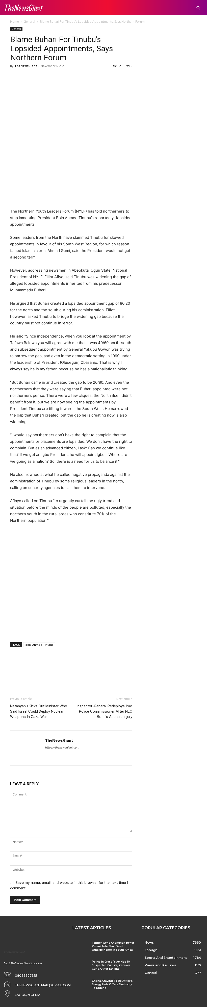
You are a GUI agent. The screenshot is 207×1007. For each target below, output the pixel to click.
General (29, 21)
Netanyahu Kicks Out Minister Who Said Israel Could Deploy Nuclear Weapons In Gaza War (38, 711)
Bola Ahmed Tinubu (39, 645)
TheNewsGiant (26, 66)
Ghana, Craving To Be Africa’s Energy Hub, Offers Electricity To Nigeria (112, 984)
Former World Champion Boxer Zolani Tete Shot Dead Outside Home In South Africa (113, 946)
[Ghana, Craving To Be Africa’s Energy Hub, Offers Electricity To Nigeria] (80, 985)
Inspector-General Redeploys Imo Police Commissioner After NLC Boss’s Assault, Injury (104, 711)
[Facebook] (15, 77)
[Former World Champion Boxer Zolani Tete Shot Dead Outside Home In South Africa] (80, 947)
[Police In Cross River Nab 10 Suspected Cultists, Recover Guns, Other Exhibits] (80, 966)
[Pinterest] (38, 77)
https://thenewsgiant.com (62, 747)
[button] (198, 8)
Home (14, 21)
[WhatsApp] (50, 77)
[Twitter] (27, 77)
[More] (62, 77)
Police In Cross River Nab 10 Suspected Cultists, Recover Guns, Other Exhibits (111, 965)
